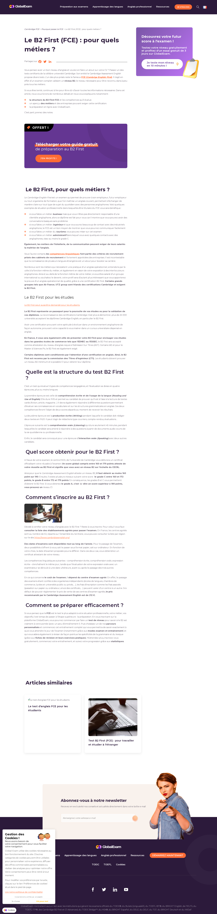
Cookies (120, 864)
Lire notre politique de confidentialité (24, 892)
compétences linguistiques (64, 254)
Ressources (137, 855)
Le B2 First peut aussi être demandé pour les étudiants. (52, 305)
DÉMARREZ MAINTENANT (167, 855)
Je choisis (16, 901)
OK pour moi (42, 901)
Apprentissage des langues (80, 855)
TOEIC (95, 864)
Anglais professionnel (113, 855)
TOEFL (108, 864)
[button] (198, 6)
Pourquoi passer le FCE (52, 29)
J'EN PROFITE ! (48, 158)
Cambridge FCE (31, 29)
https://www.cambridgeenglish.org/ (51, 537)
